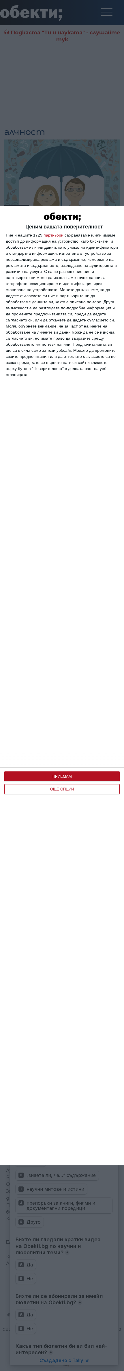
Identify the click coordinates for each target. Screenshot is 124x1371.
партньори (53, 235)
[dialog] (62, 685)
